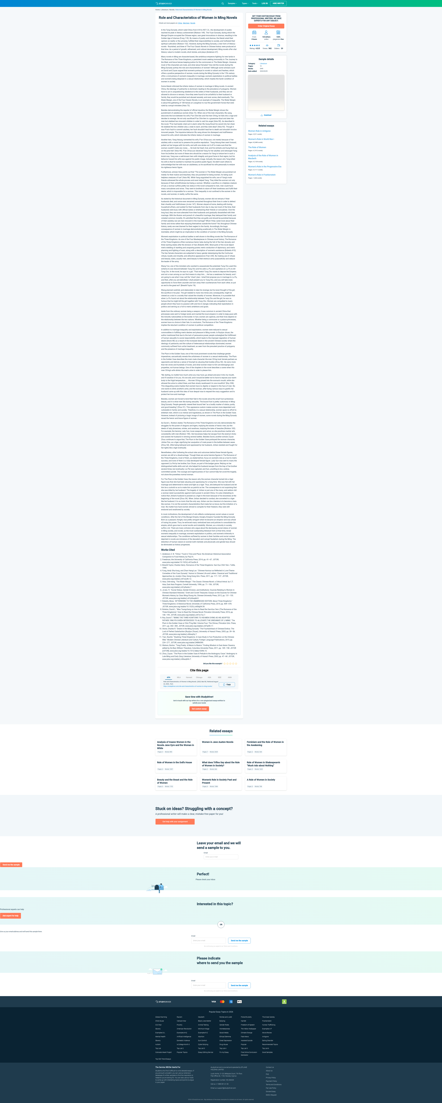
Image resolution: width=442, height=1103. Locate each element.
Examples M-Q (182, 1033)
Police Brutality (246, 1017)
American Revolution (184, 1029)
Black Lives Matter (204, 1021)
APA (168, 677)
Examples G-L (160, 1033)
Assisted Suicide (246, 1040)
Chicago (199, 677)
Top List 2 (180, 1048)
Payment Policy (271, 1081)
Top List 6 (265, 1048)
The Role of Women (257, 147)
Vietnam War (181, 1021)
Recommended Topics (270, 1044)
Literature (164, 10)
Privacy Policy (271, 1078)
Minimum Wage (203, 1029)
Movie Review (267, 1033)
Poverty (179, 1025)
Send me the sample (11, 865)
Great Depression (226, 1040)
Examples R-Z (203, 1033)
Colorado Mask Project (163, 1052)
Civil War (158, 1025)
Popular (244, 1044)
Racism (179, 1017)
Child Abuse (159, 1021)
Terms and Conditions (273, 1084)
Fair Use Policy (271, 1088)
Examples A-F (267, 1029)
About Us (269, 1071)
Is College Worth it (183, 1044)
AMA (230, 677)
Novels (171, 10)
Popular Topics (182, 1052)
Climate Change (246, 1033)
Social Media (224, 1033)
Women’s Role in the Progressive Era (264, 166)
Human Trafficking (268, 1025)
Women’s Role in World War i (261, 139)
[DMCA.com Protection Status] (284, 1001)
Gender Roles (224, 1025)
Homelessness (225, 1029)
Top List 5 (244, 1048)
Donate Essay (271, 1091)
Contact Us (270, 1067)
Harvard (189, 677)
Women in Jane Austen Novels (217, 742)
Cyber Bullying (203, 1044)
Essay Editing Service (205, 1052)
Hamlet (243, 1021)
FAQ (267, 1074)
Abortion (201, 1037)
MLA (179, 677)
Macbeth (201, 1017)
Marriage (186, 23)
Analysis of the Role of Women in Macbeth (263, 157)
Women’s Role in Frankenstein (262, 175)
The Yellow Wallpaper (248, 1029)
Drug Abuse (224, 1044)
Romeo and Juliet (226, 1017)
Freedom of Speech (248, 1025)
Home (157, 10)
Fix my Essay (224, 1052)
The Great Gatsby (268, 1017)
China (180, 23)
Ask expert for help (10, 916)
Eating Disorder (267, 1040)
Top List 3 (201, 1048)
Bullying (222, 1021)
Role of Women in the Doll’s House (174, 762)
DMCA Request (271, 1095)
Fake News (245, 1037)
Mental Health (160, 1037)
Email (206, 853)
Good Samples (267, 1052)
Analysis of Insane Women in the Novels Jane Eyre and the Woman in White (175, 745)
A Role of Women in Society (261, 779)
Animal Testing (203, 1025)
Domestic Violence (183, 1040)
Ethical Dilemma (225, 1037)
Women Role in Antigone (259, 131)
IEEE (219, 677)
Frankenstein (267, 1021)
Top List (158, 1048)
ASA (209, 677)
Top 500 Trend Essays (163, 1059)
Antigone (265, 1037)
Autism (157, 1044)
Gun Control (202, 1040)
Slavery (158, 1029)
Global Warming (161, 1017)
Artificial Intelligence (184, 1037)
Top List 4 (223, 1048)
